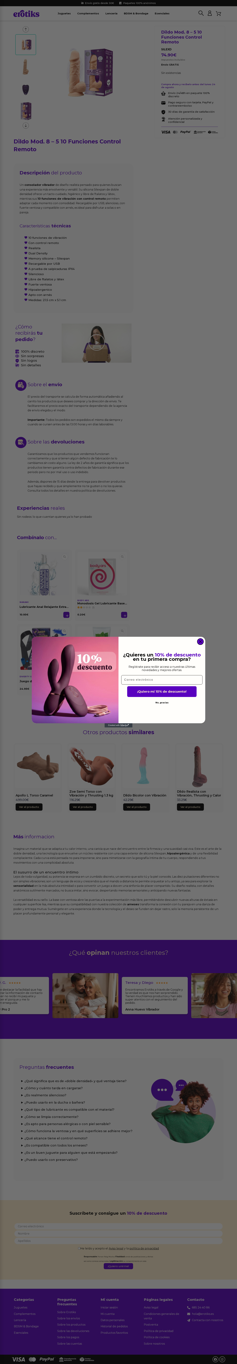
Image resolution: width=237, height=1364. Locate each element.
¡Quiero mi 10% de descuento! (162, 692)
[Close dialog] (200, 641)
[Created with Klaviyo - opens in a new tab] (118, 725)
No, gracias (161, 702)
